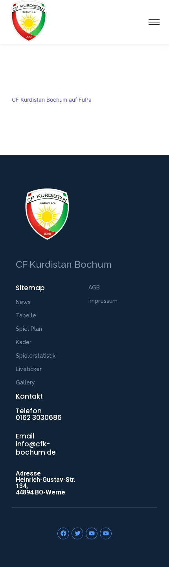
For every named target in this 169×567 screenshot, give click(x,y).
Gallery (25, 382)
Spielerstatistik (35, 356)
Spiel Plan (29, 329)
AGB (94, 287)
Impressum (103, 301)
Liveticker (29, 369)
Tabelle (26, 315)
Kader (23, 342)
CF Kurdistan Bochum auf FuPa (52, 99)
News (23, 302)
